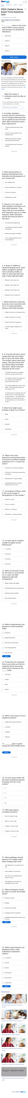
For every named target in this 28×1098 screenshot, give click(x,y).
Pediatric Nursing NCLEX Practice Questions (12, 1020)
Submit (6, 656)
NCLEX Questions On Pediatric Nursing (11, 1034)
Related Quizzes (5, 992)
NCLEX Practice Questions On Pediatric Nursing (13, 1064)
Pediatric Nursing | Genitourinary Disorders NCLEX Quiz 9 (13, 1079)
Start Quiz (14, 57)
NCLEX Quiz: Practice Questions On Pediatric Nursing (12, 1006)
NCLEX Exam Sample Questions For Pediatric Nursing (12, 1049)
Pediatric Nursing (6, 17)
